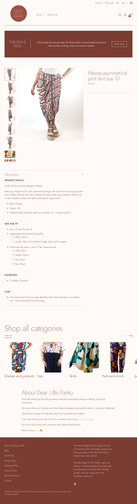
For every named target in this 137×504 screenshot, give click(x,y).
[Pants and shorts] (117, 357)
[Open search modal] (119, 15)
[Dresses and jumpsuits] (20, 357)
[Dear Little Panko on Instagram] (131, 3)
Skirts (73, 376)
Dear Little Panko (24, 491)
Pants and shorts (113, 376)
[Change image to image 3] (10, 102)
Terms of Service (12, 475)
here (37, 430)
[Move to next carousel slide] (130, 335)
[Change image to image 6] (10, 143)
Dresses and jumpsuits (19, 376)
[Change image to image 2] (10, 88)
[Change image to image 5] (10, 129)
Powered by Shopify (11, 494)
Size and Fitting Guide (15, 445)
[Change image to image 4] (10, 116)
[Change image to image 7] (10, 154)
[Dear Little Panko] (19, 13)
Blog (7, 450)
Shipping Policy (11, 465)
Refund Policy (11, 470)
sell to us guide (86, 419)
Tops (40, 376)
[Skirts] (85, 357)
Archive (8, 480)
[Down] (10, 164)
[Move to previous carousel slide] (124, 336)
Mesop (91, 83)
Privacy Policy (10, 460)
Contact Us (9, 455)
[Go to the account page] (125, 15)
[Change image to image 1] (10, 74)
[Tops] (52, 357)
